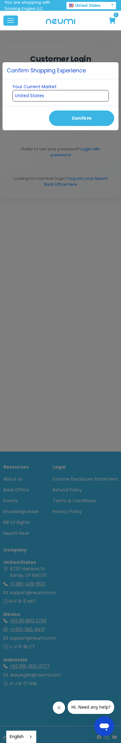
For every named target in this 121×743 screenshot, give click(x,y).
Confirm (82, 118)
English (17, 737)
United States (88, 5)
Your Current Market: (34, 87)
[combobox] (21, 737)
